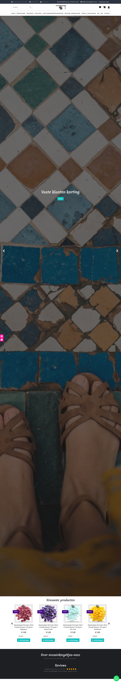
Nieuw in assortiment (89, 13)
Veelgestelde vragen (104, 1)
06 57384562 (68, 1)
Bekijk (61, 203)
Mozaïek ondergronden (72, 13)
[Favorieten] (100, 7)
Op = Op (100, 13)
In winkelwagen (23, 640)
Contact (107, 13)
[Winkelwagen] (104, 7)
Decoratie (38, 13)
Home (13, 13)
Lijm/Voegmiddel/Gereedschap (53, 13)
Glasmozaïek (21, 13)
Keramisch (30, 13)
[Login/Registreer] (109, 7)
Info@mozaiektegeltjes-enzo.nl (89, 1)
